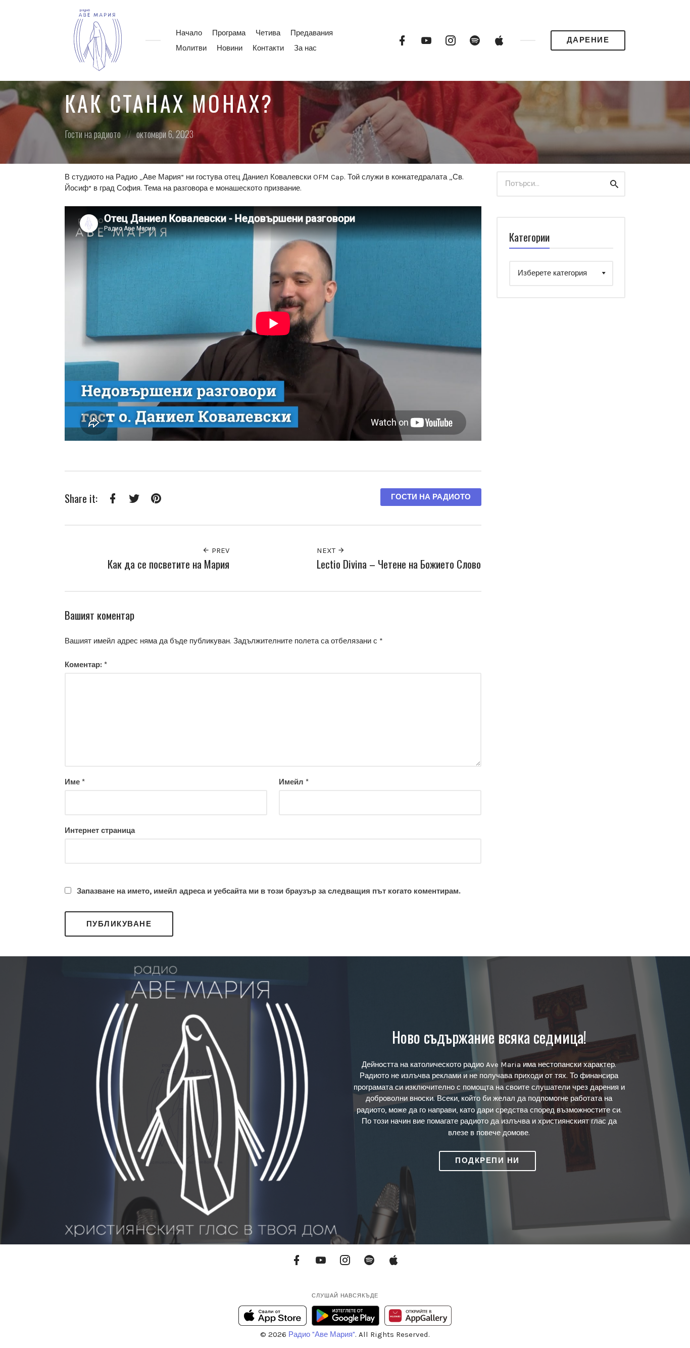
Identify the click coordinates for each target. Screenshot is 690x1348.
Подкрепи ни (487, 1160)
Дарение (588, 39)
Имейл (294, 781)
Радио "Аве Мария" (321, 1334)
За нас (305, 48)
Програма (228, 32)
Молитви (191, 48)
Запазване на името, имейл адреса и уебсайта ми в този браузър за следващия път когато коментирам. (269, 891)
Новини (229, 48)
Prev (219, 550)
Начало (189, 32)
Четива (268, 32)
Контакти (268, 48)
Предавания (311, 32)
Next (327, 550)
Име (75, 781)
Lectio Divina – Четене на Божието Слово (399, 564)
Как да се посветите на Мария (168, 564)
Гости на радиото (93, 134)
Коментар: (86, 664)
